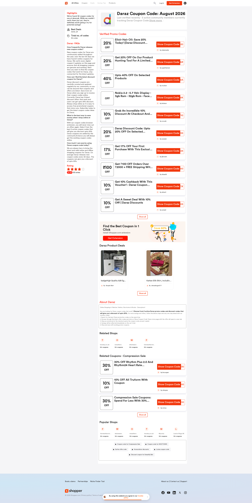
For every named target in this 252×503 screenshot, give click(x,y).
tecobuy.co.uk (104, 344)
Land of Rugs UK (178, 433)
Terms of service (98, 495)
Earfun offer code (120, 449)
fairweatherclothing (150, 344)
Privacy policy (86, 495)
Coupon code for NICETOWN (157, 444)
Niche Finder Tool (97, 481)
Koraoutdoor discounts (141, 449)
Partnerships (83, 481)
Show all (142, 217)
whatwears (132, 344)
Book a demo (70, 481)
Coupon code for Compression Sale (128, 444)
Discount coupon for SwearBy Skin (142, 454)
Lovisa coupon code (162, 449)
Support (184, 481)
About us (165, 481)
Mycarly (161, 433)
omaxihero (118, 344)
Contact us (174, 481)
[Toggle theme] (185, 3)
